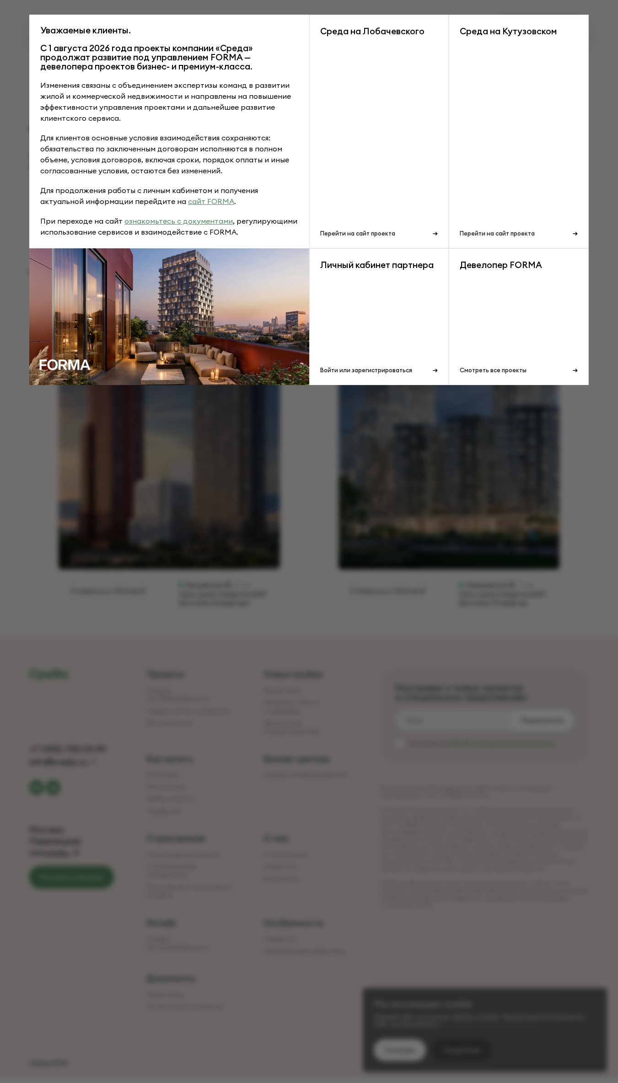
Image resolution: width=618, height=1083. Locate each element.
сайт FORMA (211, 201)
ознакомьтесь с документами (178, 220)
